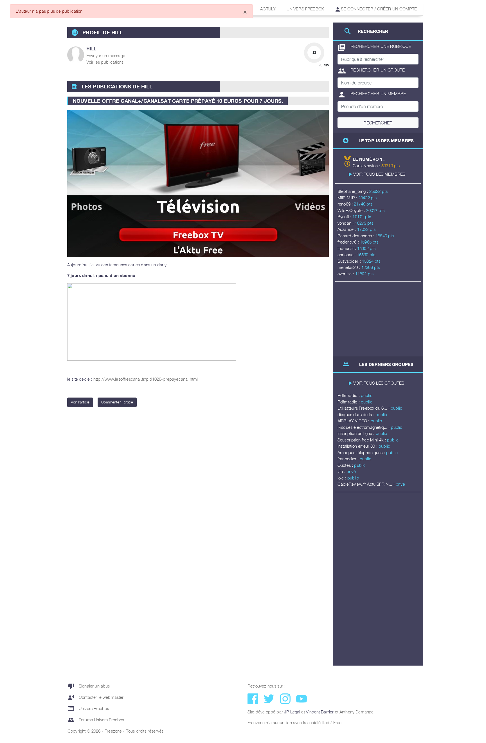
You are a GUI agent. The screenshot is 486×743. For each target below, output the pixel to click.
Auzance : (347, 229)
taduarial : (347, 248)
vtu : (342, 471)
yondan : (346, 223)
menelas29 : (349, 267)
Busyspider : (350, 261)
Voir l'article (80, 402)
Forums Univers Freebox (96, 720)
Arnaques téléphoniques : (362, 452)
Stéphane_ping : (353, 191)
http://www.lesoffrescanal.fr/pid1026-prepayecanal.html (145, 378)
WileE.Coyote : (352, 210)
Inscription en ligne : (357, 433)
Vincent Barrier (320, 711)
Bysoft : (345, 216)
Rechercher (378, 122)
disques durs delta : (356, 414)
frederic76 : (349, 241)
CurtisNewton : (367, 165)
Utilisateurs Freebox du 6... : (364, 407)
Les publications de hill (117, 86)
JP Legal (292, 711)
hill (91, 48)
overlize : (346, 273)
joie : (342, 477)
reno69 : (346, 203)
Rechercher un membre (372, 94)
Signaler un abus (89, 686)
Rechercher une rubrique (374, 47)
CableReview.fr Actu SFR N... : (367, 484)
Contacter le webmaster (96, 697)
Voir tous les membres (379, 174)
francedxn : (349, 458)
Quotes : (346, 465)
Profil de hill (102, 32)
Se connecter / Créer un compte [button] (378, 8)
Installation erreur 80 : (358, 446)
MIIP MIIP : (348, 197)
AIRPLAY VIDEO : (354, 420)
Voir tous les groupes (378, 382)
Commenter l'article (117, 402)
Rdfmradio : (349, 395)
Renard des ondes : (356, 235)
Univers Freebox (305, 8)
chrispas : (347, 254)
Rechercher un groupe (371, 71)
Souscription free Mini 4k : (362, 439)
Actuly (268, 8)
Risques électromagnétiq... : (364, 427)
